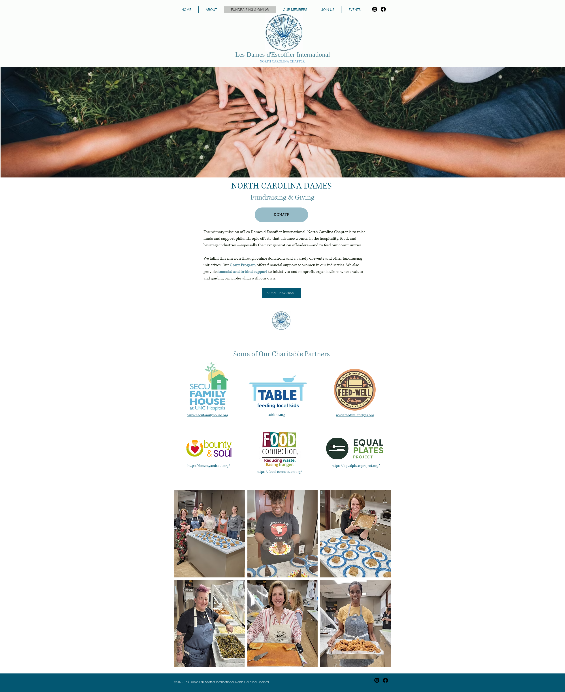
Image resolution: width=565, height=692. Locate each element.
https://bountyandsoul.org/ (208, 465)
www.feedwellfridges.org (355, 415)
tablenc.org (276, 414)
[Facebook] (383, 9)
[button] (209, 533)
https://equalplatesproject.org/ (356, 465)
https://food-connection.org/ (279, 471)
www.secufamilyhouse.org (207, 415)
